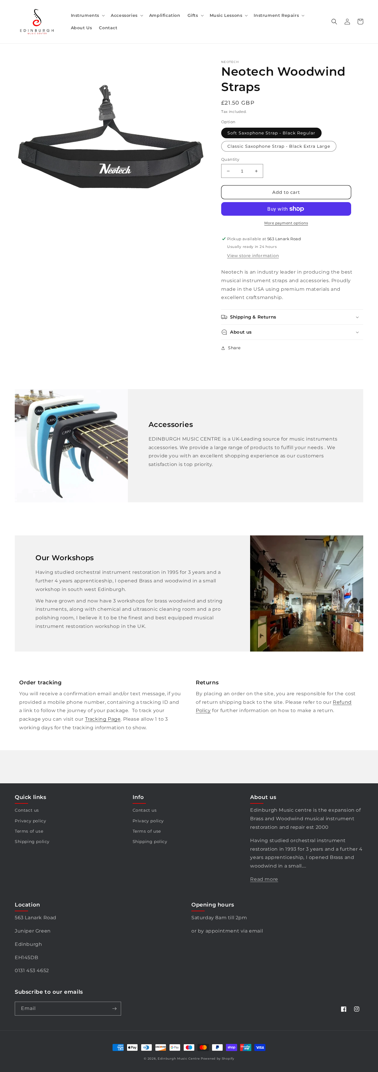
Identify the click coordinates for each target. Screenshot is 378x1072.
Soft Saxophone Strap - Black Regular (271, 133)
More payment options (286, 223)
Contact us (27, 810)
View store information (253, 255)
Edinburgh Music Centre (179, 1058)
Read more (264, 879)
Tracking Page (103, 719)
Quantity (230, 159)
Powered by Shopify (217, 1058)
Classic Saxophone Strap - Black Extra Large (278, 146)
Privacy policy (30, 821)
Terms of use (29, 831)
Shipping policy (32, 841)
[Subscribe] (114, 1009)
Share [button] (234, 347)
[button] (87, 15)
